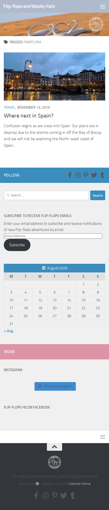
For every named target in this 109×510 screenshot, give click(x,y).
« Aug (8, 331)
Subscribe (17, 245)
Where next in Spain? (28, 115)
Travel (10, 107)
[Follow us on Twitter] (94, 175)
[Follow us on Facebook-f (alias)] (70, 175)
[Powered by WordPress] (37, 483)
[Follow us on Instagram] (78, 175)
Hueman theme (80, 484)
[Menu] (102, 6)
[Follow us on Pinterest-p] (86, 175)
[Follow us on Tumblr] (102, 175)
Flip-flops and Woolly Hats (29, 6)
